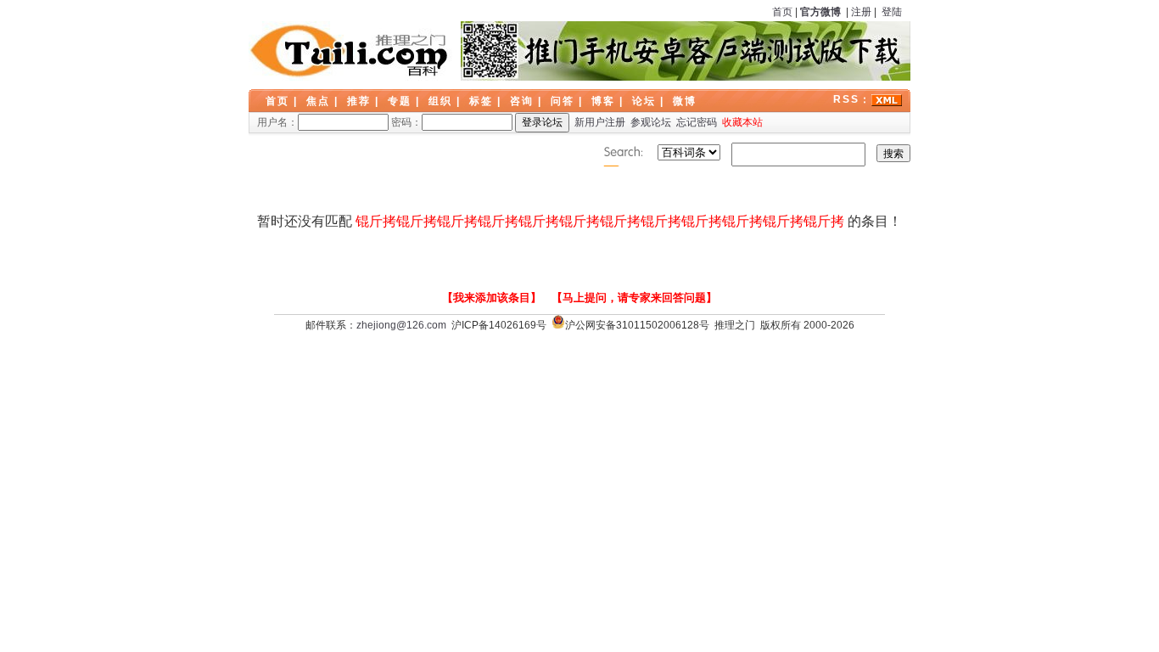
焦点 (318, 101)
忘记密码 (696, 122)
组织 (440, 101)
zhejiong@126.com (401, 325)
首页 (782, 12)
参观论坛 (650, 122)
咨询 (522, 101)
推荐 (359, 101)
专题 (400, 101)
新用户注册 (599, 122)
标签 (481, 101)
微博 (685, 101)
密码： (406, 122)
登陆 (892, 12)
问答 (562, 101)
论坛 (644, 101)
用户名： (277, 122)
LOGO (350, 51)
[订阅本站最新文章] (886, 99)
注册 (861, 12)
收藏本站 (742, 122)
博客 (603, 101)
